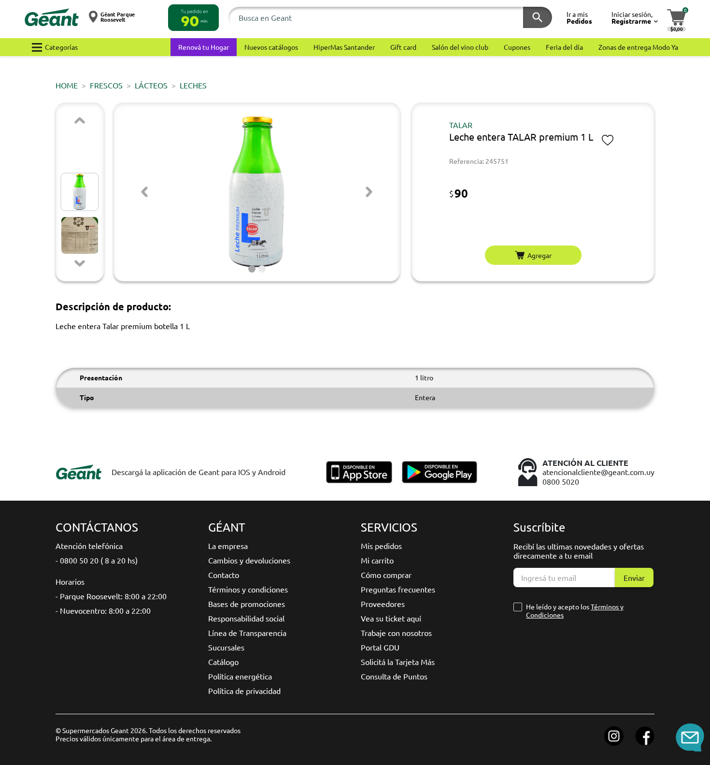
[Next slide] (79, 263)
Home (67, 85)
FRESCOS (106, 85)
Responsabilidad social (246, 618)
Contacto (223, 574)
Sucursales (226, 647)
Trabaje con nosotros (396, 632)
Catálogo (223, 661)
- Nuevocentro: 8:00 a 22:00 (103, 610)
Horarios (70, 581)
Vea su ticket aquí (391, 618)
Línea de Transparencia (247, 632)
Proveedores (383, 603)
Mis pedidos (381, 545)
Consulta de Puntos (394, 676)
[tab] (252, 269)
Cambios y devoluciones (249, 560)
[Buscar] (537, 17)
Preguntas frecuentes (398, 589)
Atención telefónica (89, 545)
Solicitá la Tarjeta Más (398, 661)
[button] (193, 17)
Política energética (240, 676)
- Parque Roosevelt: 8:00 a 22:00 (111, 596)
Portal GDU (380, 647)
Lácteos (151, 85)
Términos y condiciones (248, 589)
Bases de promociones (246, 603)
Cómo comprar (386, 574)
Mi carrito (377, 560)
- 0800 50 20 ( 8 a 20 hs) (97, 560)
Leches (193, 85)
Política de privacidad (244, 690)
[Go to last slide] (144, 192)
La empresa (228, 545)
